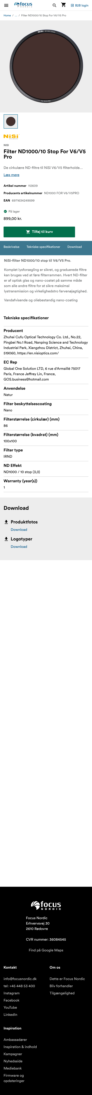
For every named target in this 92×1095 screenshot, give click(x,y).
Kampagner (13, 1054)
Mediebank (13, 1068)
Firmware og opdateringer (14, 1078)
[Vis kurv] (63, 5)
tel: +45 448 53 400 (19, 986)
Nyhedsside (13, 1061)
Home (7, 15)
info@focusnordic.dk (20, 979)
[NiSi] (12, 136)
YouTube (10, 1007)
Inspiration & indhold (20, 1047)
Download (19, 529)
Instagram (12, 993)
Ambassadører (15, 1040)
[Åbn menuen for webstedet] (9, 5)
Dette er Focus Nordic (67, 979)
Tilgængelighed (62, 993)
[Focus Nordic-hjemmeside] (23, 5)
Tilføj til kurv (42, 232)
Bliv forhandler (61, 986)
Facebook (11, 1000)
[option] (11, 121)
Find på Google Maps (46, 950)
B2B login (81, 5)
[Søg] (54, 5)
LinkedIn (10, 1014)
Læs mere (11, 175)
